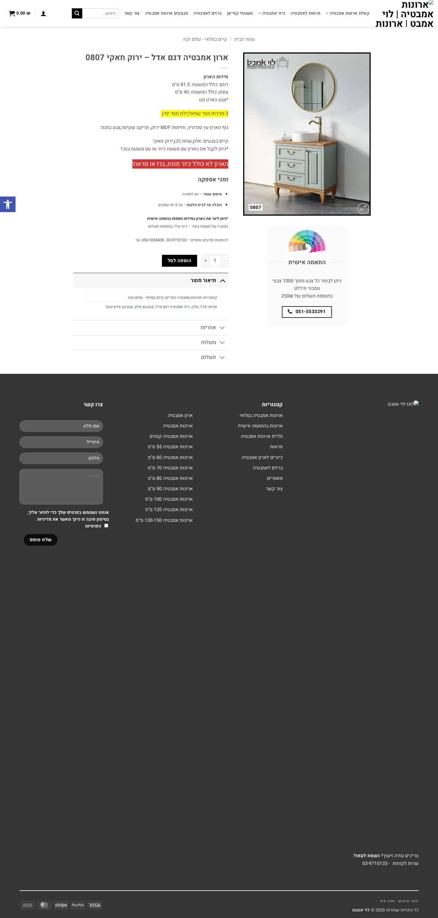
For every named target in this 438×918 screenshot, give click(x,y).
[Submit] (77, 13)
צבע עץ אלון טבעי (119, 306)
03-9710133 (177, 240)
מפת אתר (387, 901)
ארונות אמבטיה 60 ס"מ (170, 457)
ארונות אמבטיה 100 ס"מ (169, 499)
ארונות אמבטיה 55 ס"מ (170, 446)
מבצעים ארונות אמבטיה (166, 13)
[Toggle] (222, 280)
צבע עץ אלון (144, 306)
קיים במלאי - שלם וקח (205, 39)
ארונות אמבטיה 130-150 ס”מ (164, 520)
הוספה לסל (179, 260)
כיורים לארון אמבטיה (262, 457)
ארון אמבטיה (180, 415)
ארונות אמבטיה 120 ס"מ (169, 509)
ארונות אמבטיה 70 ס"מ (170, 468)
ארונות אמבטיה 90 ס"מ (170, 488)
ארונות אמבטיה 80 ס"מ (170, 478)
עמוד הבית (244, 39)
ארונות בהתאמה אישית (260, 426)
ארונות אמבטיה (178, 426)
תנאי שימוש (408, 901)
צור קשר (132, 13)
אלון (195, 306)
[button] (43, 13)
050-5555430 (153, 240)
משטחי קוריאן (240, 13)
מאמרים (275, 478)
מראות (276, 446)
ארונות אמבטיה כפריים (183, 297)
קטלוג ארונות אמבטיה (349, 13)
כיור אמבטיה (273, 13)
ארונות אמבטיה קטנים (171, 436)
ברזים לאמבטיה (207, 13)
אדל (203, 306)
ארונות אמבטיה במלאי (261, 415)
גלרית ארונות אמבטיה (262, 436)
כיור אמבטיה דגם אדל (173, 306)
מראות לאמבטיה (305, 13)
